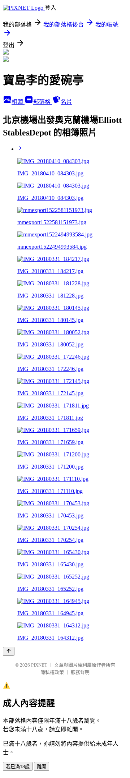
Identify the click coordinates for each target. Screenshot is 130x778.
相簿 (18, 102)
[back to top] (8, 651)
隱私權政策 (52, 672)
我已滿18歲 (18, 766)
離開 (41, 766)
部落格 (42, 102)
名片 (66, 102)
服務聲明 (80, 672)
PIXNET (39, 665)
